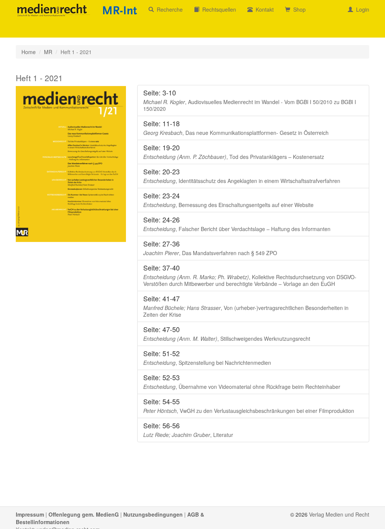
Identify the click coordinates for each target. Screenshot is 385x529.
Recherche (168, 9)
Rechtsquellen (217, 9)
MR (48, 52)
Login (361, 9)
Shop (298, 9)
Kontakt (263, 9)
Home (28, 52)
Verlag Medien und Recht (339, 514)
